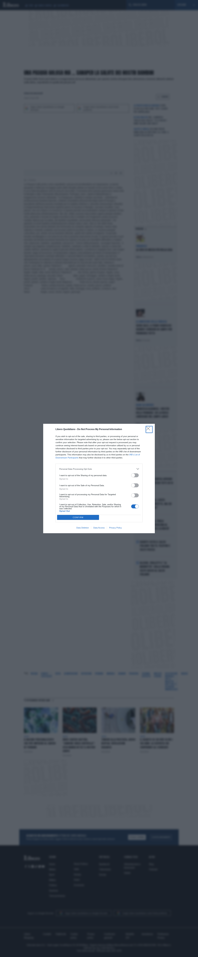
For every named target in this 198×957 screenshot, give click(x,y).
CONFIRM (78, 517)
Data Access (99, 528)
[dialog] (99, 478)
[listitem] (99, 468)
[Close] (149, 429)
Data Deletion (82, 528)
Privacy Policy (115, 528)
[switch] (135, 475)
